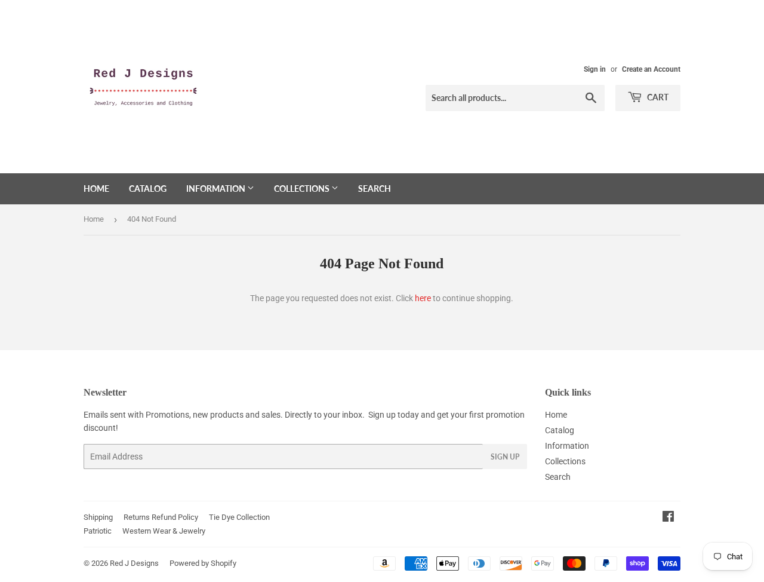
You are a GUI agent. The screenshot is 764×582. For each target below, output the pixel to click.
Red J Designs (134, 563)
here (423, 298)
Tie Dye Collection (239, 517)
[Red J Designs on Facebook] (668, 518)
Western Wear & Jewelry (163, 530)
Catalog (148, 188)
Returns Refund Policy (161, 517)
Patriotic (98, 530)
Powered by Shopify (203, 563)
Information (216, 188)
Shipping (98, 517)
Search (374, 188)
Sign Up (505, 456)
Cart (656, 97)
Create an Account (651, 69)
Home (96, 188)
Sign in (595, 69)
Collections (302, 188)
